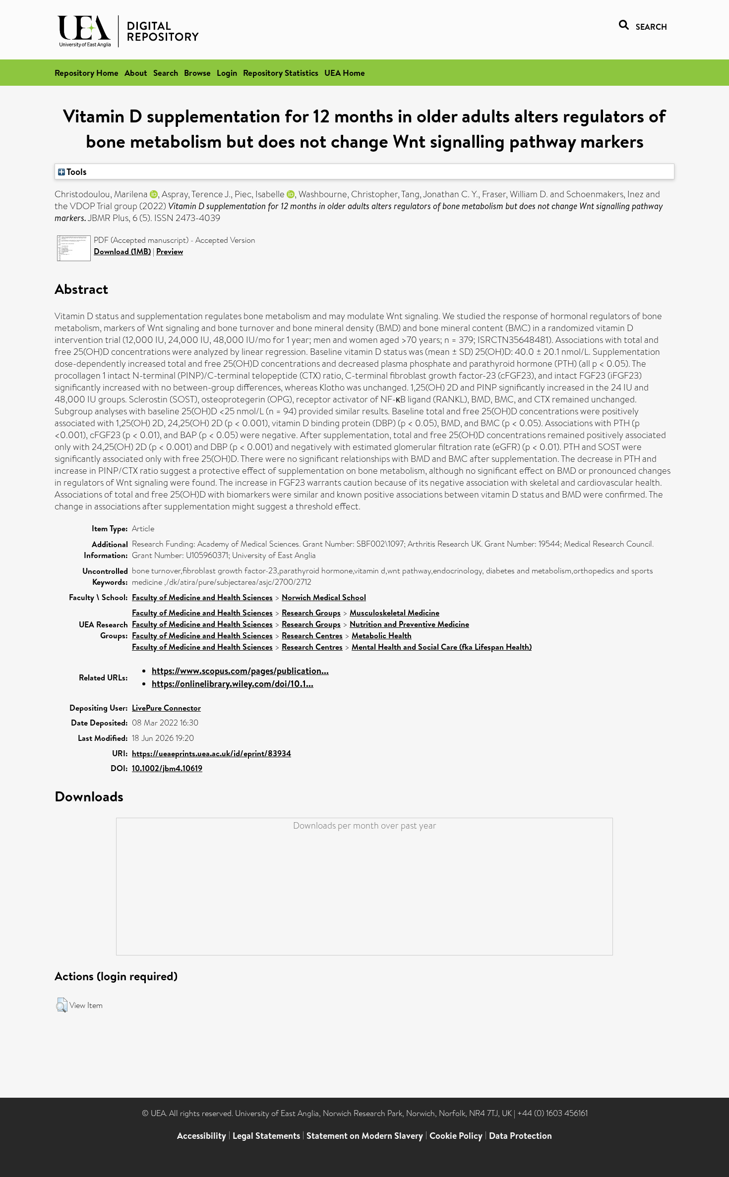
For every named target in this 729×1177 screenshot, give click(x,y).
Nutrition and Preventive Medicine (409, 623)
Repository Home (87, 72)
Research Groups (311, 612)
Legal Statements (266, 1135)
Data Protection (520, 1135)
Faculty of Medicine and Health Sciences (202, 597)
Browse (197, 72)
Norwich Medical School (324, 597)
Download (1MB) (122, 251)
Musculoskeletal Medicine (394, 612)
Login (227, 72)
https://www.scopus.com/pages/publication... (240, 671)
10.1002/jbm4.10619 (167, 768)
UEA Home (344, 72)
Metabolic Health (382, 635)
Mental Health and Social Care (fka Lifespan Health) (442, 646)
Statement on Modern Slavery (364, 1135)
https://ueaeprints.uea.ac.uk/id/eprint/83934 (211, 753)
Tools (76, 171)
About (135, 72)
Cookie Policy (456, 1135)
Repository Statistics (280, 72)
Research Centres (312, 635)
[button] (61, 1005)
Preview (169, 251)
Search (165, 72)
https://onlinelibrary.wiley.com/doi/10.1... (232, 683)
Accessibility (201, 1135)
